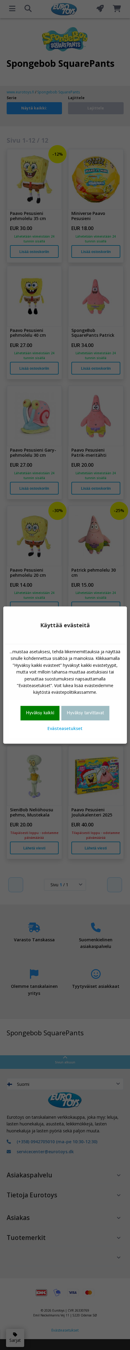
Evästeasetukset (65, 728)
